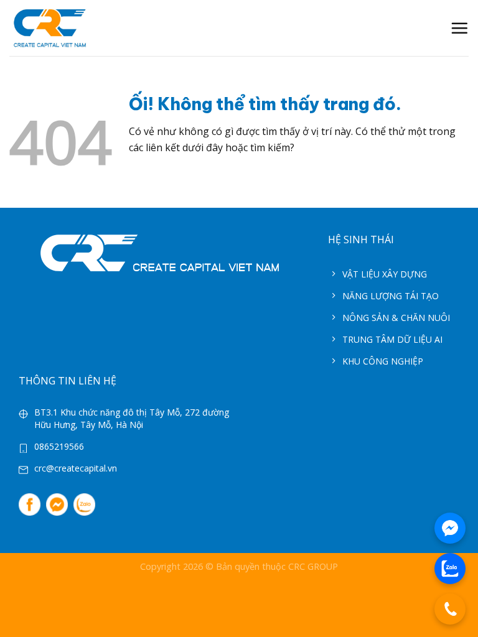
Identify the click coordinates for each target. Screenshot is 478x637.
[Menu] (459, 28)
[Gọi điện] (450, 609)
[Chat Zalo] (450, 568)
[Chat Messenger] (450, 528)
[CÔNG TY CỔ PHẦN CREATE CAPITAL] (49, 28)
